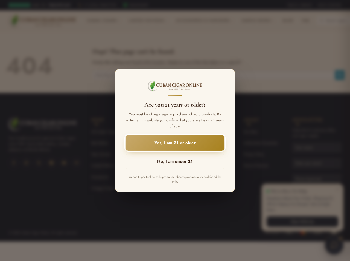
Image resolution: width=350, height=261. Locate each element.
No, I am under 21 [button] (175, 161)
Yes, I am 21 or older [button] (175, 143)
